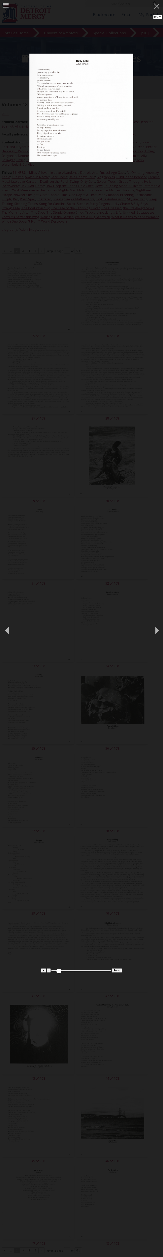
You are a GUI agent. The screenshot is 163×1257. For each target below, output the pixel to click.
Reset (117, 970)
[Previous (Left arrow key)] (7, 628)
